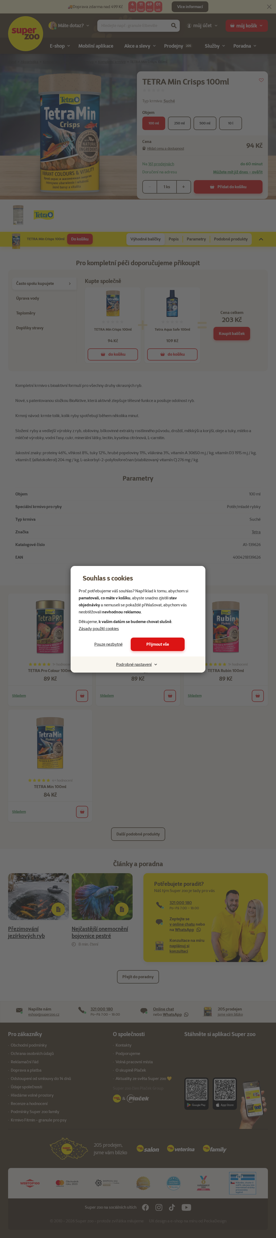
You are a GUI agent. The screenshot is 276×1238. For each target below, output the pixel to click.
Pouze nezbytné (108, 644)
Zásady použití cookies (99, 628)
